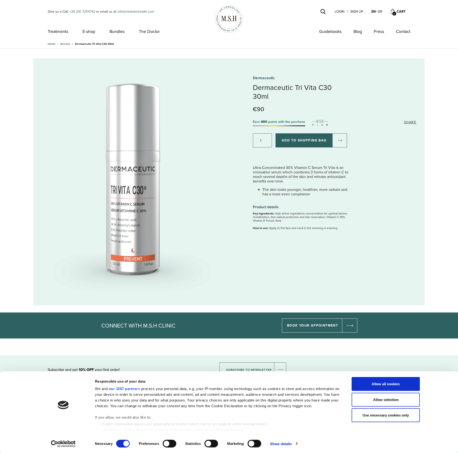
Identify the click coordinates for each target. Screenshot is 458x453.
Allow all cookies (386, 384)
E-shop (89, 31)
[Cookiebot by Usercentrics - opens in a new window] (63, 443)
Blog (358, 31)
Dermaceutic (264, 78)
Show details (281, 444)
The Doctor (149, 31)
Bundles (117, 31)
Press (379, 31)
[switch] (169, 443)
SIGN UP (356, 12)
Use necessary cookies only (386, 415)
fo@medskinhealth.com (137, 11)
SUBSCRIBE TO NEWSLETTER (249, 370)
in (119, 11)
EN (373, 11)
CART (401, 12)
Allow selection (386, 399)
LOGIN (339, 12)
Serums (65, 44)
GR (380, 11)
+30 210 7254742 (82, 11)
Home (52, 44)
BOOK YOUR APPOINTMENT (312, 325)
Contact (403, 31)
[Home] (229, 19)
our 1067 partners (124, 389)
